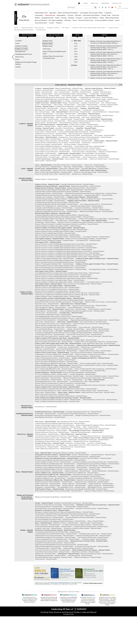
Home (16, 28)
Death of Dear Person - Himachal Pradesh (83, 516)
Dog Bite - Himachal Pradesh (74, 130)
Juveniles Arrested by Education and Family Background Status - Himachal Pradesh (59, 376)
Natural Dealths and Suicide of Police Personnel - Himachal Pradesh (89, 440)
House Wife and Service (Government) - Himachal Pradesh (52, 552)
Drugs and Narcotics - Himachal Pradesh (91, 327)
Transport (59, 23)
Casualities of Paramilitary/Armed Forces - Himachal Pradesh (83, 412)
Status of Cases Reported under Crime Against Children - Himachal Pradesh (57, 235)
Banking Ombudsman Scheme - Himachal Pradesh (82, 188)
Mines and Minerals (41, 20)
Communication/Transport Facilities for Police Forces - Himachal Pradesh (56, 436)
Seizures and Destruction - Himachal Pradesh (48, 380)
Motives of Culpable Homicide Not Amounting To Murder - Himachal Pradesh (57, 400)
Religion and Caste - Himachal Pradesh (46, 456)
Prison (17, 59)
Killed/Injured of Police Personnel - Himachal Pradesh (50, 440)
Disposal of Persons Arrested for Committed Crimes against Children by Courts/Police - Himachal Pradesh (66, 224)
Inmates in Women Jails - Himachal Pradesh (100, 485)
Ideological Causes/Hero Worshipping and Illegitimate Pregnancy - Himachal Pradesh (60, 521)
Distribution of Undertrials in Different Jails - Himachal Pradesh (85, 478)
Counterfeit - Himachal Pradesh (44, 220)
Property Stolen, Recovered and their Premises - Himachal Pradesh (54, 345)
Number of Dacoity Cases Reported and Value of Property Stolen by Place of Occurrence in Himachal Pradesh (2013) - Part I (106, 47)
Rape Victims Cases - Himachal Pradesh (47, 304)
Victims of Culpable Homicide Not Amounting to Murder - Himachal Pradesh (57, 401)
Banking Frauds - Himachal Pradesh (75, 309)
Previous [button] (13, 57)
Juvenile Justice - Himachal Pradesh (69, 169)
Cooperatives (39, 15)
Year (77, 35)
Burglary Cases (47, 41)
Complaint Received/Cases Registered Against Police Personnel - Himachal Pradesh (60, 423)
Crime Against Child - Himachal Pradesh (67, 220)
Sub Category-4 (54, 35)
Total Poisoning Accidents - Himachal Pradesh (78, 135)
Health (57, 18)
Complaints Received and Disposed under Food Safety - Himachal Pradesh (57, 202)
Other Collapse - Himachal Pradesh (64, 105)
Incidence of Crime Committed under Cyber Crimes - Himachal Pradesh (56, 327)
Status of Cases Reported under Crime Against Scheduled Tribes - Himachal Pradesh (60, 268)
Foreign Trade (106, 15)
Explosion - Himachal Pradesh (69, 108)
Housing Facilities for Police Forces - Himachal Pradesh (96, 436)
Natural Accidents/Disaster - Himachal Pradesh (69, 88)
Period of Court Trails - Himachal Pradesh (65, 170)
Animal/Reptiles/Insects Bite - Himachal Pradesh (49, 130)
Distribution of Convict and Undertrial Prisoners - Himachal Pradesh (80, 456)
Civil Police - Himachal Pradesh (96, 443)
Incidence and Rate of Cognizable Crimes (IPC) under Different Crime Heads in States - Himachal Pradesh (65, 340)
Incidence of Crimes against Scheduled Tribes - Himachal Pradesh (54, 264)
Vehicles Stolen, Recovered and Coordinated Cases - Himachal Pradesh (56, 351)
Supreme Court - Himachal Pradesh (82, 174)
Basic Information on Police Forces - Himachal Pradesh (73, 421)
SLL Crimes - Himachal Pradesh (73, 380)
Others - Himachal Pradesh (43, 170)
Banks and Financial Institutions (68, 13)
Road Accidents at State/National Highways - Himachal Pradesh (53, 146)
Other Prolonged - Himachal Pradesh (91, 523)
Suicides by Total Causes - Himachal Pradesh (48, 528)
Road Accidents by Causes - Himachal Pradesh (49, 148)
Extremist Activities (21, 46)
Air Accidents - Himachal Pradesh (72, 101)
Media (102, 18)
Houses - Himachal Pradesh (43, 105)
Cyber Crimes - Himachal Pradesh (45, 322)
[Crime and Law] (25, 18)
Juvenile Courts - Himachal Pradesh (95, 167)
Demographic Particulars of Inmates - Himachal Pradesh (69, 453)
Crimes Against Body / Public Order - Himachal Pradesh (98, 344)
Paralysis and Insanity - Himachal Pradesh (47, 525)
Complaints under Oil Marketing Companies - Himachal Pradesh (54, 208)
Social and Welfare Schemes (104, 20)
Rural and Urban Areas (86, 20)
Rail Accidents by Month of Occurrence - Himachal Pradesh (80, 139)
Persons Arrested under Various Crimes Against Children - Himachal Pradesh (57, 237)
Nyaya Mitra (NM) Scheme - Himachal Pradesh (95, 169)
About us (94, 3)
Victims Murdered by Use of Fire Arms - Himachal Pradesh (100, 400)
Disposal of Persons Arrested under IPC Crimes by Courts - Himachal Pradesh (95, 365)
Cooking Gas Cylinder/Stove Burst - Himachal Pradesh (51, 115)
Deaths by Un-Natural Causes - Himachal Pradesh (104, 159)
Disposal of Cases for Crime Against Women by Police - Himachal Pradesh (57, 289)
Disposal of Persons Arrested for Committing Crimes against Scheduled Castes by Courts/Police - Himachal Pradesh (69, 251)
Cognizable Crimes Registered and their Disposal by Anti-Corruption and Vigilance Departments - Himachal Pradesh (69, 333)
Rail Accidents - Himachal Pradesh (104, 135)
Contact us (116, 3)
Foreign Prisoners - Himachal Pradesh (88, 469)
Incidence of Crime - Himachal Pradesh (26, 293)
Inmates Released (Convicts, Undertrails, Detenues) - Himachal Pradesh (98, 464)
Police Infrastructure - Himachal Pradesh (47, 434)
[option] (27, 57)
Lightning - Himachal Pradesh (43, 94)
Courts (17, 43)
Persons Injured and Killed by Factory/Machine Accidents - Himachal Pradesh (90, 121)
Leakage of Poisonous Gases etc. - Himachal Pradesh (50, 134)
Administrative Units (41, 13)
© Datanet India (68, 614)
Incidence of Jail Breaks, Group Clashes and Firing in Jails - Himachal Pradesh (95, 462)
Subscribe (105, 3)
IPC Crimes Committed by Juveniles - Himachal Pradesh (51, 374)
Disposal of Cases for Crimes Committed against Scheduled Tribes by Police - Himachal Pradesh (63, 249)
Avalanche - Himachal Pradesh (44, 90)
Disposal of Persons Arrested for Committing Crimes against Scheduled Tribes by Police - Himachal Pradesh (67, 257)
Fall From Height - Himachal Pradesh (79, 112)
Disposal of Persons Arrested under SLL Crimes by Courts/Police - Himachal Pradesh (60, 383)
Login (85, 3)
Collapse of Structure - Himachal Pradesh (97, 101)
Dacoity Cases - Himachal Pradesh (68, 347)
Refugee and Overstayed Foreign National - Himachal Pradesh (25, 497)
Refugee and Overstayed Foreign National (26, 63)
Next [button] (123, 57)
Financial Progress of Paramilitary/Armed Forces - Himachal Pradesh (78, 414)
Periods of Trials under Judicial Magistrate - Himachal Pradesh (53, 172)
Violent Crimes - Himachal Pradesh (45, 392)
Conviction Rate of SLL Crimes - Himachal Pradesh (85, 381)
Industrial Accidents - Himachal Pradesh (72, 119)
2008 (75, 59)
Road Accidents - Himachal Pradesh (81, 141)
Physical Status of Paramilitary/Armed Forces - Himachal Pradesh (54, 415)
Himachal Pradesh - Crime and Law (32, 28)
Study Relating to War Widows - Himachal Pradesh (50, 417)
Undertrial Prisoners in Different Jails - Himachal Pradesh (91, 482)
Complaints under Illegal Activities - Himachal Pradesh (86, 206)
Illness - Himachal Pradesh (96, 521)
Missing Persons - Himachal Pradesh (27, 407)
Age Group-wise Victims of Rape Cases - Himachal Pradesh (52, 306)
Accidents (18, 41)
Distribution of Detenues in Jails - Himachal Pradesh (50, 478)
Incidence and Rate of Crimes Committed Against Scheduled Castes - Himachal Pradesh (60, 260)
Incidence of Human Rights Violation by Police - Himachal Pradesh (54, 425)
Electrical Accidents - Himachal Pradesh (46, 108)
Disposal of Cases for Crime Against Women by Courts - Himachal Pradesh (57, 287)
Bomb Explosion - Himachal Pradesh (46, 110)
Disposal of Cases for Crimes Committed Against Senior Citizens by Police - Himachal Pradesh (63, 277)
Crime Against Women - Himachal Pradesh (99, 282)
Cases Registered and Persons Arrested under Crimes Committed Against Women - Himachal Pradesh (65, 300)
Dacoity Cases (41, 30)
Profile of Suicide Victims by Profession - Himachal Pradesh (52, 550)
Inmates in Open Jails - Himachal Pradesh (74, 484)
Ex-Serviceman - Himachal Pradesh (45, 414)
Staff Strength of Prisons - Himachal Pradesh (101, 487)
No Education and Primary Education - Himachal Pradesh (91, 546)
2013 (75, 46)
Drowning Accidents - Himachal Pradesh (100, 106)
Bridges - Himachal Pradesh (71, 103)
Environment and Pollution (91, 15)
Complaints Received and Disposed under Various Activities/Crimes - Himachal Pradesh (91, 193)
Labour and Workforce (91, 18)
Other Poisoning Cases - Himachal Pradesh (81, 134)
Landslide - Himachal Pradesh (102, 92)
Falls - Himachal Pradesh (42, 112)
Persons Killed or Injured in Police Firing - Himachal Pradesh (91, 429)
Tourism (51, 23)
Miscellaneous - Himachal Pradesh (81, 99)
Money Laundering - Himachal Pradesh (99, 309)
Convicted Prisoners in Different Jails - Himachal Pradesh (81, 473)
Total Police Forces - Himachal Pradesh (46, 447)
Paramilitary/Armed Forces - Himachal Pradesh (24, 414)
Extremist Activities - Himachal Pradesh (26, 179)
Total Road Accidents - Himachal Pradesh (84, 152)
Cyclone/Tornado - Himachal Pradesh (92, 90)
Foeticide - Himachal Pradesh (75, 329)
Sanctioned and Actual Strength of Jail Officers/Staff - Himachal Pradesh (86, 489)
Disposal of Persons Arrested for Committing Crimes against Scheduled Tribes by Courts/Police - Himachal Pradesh (69, 255)
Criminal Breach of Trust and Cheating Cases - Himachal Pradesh (54, 354)
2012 (75, 49)
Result (105, 35)
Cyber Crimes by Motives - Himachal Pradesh (92, 322)
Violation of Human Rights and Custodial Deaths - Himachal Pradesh (98, 219)
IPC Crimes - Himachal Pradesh (44, 331)
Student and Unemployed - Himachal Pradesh (87, 557)
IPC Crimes (65, 28)
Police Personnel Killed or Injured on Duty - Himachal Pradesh (53, 438)
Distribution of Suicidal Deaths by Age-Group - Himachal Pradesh (73, 503)
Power (75, 20)
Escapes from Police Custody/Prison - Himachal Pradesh (51, 320)
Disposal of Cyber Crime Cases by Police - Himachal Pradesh (91, 324)
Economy (71, 15)
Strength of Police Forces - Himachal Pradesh (87, 441)
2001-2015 (77, 41)
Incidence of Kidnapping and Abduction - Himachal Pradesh (52, 358)
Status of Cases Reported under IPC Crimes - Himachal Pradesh (54, 342)
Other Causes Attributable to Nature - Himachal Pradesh (70, 94)
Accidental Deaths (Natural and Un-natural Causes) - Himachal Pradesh (56, 97)
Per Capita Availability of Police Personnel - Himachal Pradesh (53, 429)
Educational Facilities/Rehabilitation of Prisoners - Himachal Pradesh (55, 469)
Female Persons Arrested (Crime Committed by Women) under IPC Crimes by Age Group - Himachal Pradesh (67, 293)
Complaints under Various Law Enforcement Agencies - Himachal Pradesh (88, 210)
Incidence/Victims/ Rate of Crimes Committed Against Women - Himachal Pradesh (59, 302)
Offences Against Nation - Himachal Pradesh (48, 378)
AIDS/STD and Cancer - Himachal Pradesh (65, 523)
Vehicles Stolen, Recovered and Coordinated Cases (53, 57)
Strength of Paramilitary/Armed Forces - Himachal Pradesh (93, 415)
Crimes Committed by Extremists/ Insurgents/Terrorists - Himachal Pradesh (82, 311)
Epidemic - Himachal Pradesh (43, 92)
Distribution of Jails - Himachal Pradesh (100, 467)
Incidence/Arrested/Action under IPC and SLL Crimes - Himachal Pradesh (56, 211)
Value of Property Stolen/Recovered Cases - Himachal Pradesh (74, 349)
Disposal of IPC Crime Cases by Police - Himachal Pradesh (52, 336)
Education (78, 15)
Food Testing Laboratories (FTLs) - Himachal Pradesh (96, 204)
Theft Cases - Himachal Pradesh (44, 349)
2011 (75, 51)
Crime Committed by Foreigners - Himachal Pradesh (50, 307)
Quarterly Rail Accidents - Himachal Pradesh (48, 139)
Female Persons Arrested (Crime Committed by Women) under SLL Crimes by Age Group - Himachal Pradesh (67, 295)
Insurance (79, 18)
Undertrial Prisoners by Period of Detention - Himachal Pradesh (53, 482)
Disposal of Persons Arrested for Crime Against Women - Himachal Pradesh (57, 291)
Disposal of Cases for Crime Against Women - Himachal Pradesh (82, 284)
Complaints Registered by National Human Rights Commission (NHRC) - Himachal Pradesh (62, 215)
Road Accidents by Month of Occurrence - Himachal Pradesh (82, 148)
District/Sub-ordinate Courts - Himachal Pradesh (67, 165)
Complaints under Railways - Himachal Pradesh (89, 208)
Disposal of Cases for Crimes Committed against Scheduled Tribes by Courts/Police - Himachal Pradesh (66, 248)
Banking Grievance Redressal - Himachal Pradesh (85, 186)
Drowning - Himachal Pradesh (109, 105)
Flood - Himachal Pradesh (62, 92)
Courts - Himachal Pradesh (27, 169)
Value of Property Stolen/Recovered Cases (54, 52)
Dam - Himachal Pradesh (108, 103)
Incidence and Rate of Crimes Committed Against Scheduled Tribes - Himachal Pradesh (60, 266)
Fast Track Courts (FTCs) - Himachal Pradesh (48, 167)
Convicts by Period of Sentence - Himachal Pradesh (86, 476)
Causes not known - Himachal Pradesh (76, 159)
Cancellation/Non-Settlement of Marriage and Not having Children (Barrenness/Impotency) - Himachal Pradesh (67, 514)
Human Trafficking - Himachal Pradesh (97, 329)
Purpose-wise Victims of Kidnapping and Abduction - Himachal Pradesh (56, 362)
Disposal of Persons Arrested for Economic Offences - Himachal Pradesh (96, 354)
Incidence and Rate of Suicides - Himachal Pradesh (78, 548)
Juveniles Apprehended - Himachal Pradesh (82, 374)
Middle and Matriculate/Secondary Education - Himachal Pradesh (54, 546)
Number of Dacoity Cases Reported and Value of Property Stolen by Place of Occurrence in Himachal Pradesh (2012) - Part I (106, 67)
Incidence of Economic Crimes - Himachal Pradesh (49, 356)
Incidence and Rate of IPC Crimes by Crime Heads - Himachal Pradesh (92, 336)
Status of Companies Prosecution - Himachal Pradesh (97, 199)
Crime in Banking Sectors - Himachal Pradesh (81, 307)
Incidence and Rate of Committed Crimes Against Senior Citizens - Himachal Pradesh (60, 282)
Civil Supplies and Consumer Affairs (91, 13)
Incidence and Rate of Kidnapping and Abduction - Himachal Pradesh (55, 360)
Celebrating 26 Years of (62, 609)
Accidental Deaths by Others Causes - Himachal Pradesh (95, 97)
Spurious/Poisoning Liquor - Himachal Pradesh (49, 135)
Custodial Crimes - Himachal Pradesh (46, 313)
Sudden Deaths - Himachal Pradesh (45, 153)
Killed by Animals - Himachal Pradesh (46, 123)
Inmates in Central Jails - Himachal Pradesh (77, 471)
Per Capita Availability (56, 20)
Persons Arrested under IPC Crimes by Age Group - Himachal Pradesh (95, 369)
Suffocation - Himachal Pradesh (71, 157)
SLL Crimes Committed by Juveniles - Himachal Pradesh (102, 376)
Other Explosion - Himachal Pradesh (69, 110)
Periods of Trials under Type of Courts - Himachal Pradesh (52, 174)
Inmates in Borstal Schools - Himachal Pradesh (49, 471)
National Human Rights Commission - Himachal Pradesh (96, 211)
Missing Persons (20, 51)
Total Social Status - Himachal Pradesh (76, 507)
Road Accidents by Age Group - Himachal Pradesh (89, 146)
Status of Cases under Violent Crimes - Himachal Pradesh (52, 394)
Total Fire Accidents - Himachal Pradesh (47, 119)
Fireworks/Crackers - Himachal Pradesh (101, 115)
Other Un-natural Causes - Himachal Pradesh (71, 126)
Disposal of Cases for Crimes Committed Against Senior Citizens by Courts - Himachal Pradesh (63, 275)
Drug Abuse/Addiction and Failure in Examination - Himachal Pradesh (85, 517)
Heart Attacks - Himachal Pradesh (73, 155)
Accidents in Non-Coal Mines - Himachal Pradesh (83, 125)
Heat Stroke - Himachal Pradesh (81, 92)
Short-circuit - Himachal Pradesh (91, 117)
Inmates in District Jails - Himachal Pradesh (47, 484)
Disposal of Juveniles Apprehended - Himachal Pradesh (79, 372)
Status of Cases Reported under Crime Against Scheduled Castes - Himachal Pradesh (60, 262)
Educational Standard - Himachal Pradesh (103, 455)
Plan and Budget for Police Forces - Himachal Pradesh (51, 431)
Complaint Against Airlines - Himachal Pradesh (49, 193)
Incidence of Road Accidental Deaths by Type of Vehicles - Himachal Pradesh (57, 143)
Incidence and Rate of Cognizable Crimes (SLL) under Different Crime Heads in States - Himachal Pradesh (66, 389)
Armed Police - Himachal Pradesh (75, 443)
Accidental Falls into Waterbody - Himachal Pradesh (70, 106)
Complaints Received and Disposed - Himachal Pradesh (77, 184)
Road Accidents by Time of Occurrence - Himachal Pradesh (89, 150)
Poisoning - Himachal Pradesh (95, 126)
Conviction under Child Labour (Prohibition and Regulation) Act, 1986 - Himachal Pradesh (61, 230)
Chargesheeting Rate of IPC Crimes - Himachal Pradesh (92, 331)
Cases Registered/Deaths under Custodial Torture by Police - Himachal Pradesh (58, 316)
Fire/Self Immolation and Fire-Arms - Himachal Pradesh (95, 534)
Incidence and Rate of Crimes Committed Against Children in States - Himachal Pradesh (60, 231)
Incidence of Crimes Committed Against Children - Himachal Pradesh (55, 233)
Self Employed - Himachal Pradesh (45, 554)
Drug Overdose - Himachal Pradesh (45, 132)
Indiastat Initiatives (68, 592)
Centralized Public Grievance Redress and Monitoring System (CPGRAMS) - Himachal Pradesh (63, 192)
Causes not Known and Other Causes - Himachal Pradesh (52, 516)
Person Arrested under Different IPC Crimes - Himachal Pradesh (54, 369)
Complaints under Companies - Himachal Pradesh (49, 197)
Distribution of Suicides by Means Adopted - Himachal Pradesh (82, 528)
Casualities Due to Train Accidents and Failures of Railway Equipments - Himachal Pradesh (84, 137)
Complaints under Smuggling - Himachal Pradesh (49, 210)
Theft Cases (47, 49)
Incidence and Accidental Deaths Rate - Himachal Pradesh (52, 99)
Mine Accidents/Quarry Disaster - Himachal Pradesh (74, 123)
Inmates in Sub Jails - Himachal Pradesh (74, 485)
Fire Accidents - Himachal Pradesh (65, 114)
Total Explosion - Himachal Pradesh (93, 110)
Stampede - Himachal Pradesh (108, 152)
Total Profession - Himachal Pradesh (46, 559)
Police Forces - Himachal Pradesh (25, 435)
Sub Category (27, 35)
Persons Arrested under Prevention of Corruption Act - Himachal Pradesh (56, 371)
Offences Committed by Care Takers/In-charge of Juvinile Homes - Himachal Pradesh (88, 378)
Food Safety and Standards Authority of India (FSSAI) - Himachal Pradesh (56, 204)
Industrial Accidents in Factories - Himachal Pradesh (50, 121)
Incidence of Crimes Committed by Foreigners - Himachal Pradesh (54, 240)
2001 (75, 62)
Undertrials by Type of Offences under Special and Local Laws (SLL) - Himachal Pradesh (61, 467)
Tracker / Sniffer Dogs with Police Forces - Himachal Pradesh (53, 449)
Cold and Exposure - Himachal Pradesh (66, 90)
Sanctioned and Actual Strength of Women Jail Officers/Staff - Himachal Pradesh (58, 491)
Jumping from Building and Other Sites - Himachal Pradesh (93, 536)
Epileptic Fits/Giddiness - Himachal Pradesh (48, 155)
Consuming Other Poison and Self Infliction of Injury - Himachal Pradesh (56, 534)
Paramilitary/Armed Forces (23, 54)
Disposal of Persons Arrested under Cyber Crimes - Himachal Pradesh (56, 325)
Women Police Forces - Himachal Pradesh (72, 447)
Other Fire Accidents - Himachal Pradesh (68, 117)
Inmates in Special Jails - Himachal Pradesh (47, 485)
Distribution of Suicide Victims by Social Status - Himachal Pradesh (54, 505)
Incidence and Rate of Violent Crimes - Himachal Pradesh (97, 392)
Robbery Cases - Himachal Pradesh (91, 347)
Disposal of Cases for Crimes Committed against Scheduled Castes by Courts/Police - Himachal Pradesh (66, 244)
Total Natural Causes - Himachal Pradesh (47, 96)
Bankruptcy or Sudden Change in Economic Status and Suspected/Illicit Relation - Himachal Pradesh (64, 512)
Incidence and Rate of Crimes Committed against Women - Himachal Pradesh (57, 296)
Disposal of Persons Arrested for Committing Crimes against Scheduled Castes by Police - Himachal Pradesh (67, 253)
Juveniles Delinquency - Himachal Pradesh (92, 371)
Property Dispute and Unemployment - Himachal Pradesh (91, 527)
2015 (75, 43)
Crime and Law (50, 15)
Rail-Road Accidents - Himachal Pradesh (76, 144)
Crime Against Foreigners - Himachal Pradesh (96, 237)
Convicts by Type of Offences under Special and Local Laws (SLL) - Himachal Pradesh (60, 460)
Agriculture (53, 13)
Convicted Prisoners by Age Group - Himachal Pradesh (88, 475)
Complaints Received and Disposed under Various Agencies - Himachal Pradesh (58, 195)
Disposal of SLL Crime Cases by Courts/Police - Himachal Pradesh (54, 385)
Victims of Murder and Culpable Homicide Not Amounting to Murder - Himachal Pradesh (61, 396)
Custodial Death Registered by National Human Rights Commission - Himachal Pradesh (61, 318)
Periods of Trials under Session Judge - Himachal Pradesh (91, 172)
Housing (64, 18)
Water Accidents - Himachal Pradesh (45, 161)
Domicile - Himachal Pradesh (80, 455)
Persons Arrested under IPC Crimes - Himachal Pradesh (96, 363)
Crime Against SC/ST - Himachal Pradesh (88, 240)
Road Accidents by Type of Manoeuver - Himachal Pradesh (52, 152)
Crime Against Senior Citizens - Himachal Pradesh (103, 269)
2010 (75, 54)
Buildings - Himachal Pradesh (90, 103)
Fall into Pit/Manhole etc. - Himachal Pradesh (106, 112)
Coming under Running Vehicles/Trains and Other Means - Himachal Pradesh (57, 532)
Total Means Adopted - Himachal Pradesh (94, 539)
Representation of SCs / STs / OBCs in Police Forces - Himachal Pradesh (90, 445)
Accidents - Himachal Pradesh (26, 124)
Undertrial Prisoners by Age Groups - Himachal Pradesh (93, 480)
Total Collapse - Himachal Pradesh (87, 105)
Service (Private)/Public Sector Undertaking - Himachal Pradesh (53, 557)
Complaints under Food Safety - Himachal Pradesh (50, 201)
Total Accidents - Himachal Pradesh (72, 96)
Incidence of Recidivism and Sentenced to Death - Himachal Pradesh (55, 464)
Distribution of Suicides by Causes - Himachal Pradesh (92, 508)
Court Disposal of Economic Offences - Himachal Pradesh (87, 353)
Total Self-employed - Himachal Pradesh (80, 555)
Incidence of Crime (53, 28)
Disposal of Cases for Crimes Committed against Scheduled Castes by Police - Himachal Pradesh (63, 246)
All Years (74, 65)
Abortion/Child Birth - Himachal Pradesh (94, 153)
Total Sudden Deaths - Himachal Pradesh (47, 157)
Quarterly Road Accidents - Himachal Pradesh (48, 144)
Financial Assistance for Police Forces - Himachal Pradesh (52, 432)
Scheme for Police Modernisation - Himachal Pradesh (86, 432)
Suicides (18, 67)
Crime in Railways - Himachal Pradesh (46, 311)
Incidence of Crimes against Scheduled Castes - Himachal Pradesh (54, 258)
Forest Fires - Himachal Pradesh (44, 117)
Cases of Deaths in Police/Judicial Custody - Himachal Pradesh (53, 315)
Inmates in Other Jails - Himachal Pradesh (101, 484)
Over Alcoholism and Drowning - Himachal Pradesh (93, 537)
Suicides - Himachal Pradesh (26, 531)
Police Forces (19, 57)
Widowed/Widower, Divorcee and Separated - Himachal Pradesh (54, 508)
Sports (117, 20)
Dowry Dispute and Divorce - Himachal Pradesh (49, 517)
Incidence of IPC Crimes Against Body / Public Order (88, 28)
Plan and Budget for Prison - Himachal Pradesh (71, 487)
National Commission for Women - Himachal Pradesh (101, 302)
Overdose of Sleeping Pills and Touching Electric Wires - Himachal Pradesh (57, 539)
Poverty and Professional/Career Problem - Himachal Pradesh (53, 527)
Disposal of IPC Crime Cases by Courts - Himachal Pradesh (84, 334)
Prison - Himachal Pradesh (24, 472)
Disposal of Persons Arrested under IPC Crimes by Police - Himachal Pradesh (58, 367)
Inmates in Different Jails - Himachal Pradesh (105, 471)
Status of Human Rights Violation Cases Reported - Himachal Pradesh (55, 219)
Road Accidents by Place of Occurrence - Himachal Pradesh (52, 150)
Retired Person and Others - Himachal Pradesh (85, 552)
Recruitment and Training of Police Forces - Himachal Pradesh (53, 441)
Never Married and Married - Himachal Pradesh (49, 507)
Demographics (61, 15)
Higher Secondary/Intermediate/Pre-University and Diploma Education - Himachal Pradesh (61, 545)
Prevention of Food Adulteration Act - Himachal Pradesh (51, 206)
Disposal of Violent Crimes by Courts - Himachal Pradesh (90, 306)
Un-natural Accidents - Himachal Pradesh (106, 99)
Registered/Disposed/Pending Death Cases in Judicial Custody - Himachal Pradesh (95, 320)
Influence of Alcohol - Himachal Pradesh (97, 155)
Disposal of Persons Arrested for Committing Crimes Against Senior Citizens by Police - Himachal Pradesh (66, 278)
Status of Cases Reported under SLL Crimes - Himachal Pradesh (54, 391)
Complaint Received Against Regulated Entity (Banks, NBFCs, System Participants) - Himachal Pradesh (65, 190)
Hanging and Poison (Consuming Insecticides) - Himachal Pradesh (54, 536)
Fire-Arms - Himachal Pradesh (78, 115)
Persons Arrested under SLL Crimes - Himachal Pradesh (91, 391)
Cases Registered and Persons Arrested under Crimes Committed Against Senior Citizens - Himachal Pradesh (67, 273)
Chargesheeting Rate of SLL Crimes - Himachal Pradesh (51, 381)
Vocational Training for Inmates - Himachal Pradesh (99, 491)
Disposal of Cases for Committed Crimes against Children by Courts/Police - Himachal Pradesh (86, 222)
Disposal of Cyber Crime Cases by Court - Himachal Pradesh (53, 324)
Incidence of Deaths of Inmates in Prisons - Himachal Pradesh (53, 462)
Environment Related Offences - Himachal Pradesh (50, 329)
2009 (75, 57)
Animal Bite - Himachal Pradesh (64, 128)
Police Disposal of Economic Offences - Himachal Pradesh (83, 356)
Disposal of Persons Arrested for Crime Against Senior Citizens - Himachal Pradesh (59, 280)
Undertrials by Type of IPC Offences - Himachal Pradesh (93, 466)
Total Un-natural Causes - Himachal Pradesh (95, 157)
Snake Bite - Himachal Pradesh (94, 130)
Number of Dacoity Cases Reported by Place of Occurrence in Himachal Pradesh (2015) (105, 42)
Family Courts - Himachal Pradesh (94, 165)
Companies (108, 13)
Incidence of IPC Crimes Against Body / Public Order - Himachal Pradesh (96, 342)
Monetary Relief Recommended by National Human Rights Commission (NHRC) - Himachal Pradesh (64, 217)
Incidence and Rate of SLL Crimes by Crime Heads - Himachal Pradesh (97, 385)
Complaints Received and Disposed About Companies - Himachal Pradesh (57, 199)
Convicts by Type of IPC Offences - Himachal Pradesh (95, 458)
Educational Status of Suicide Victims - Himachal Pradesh (51, 541)
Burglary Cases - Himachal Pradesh (45, 347)
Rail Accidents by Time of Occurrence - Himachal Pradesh (52, 141)
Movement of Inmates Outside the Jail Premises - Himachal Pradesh (54, 466)
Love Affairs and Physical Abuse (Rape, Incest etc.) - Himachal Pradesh (82, 525)
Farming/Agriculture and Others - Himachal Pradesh (50, 555)
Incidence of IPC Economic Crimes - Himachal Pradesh (95, 351)
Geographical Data (47, 18)
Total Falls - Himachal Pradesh (44, 114)
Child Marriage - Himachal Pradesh (45, 222)
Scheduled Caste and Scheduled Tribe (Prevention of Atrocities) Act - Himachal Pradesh (60, 269)
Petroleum (67, 20)
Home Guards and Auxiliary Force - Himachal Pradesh (51, 445)
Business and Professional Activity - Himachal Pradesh (97, 554)
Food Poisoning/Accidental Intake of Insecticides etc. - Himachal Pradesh (79, 132)
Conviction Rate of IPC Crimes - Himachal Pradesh (49, 334)
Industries (71, 18)
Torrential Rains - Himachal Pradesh (100, 94)
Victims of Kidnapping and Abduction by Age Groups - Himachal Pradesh (56, 363)
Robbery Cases (47, 46)
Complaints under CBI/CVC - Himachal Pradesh (98, 195)
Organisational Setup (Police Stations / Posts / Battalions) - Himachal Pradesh (58, 427)
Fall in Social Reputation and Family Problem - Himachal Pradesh (54, 519)
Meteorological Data (112, 18)
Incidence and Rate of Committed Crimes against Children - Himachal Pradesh (58, 226)
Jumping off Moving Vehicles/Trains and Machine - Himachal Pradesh (55, 537)
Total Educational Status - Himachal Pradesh (48, 548)
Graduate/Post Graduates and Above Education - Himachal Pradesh (55, 543)
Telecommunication (41, 23)
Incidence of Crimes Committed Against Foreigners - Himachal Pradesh (86, 239)
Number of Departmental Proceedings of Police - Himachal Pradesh (96, 425)
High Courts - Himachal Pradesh (73, 167)
